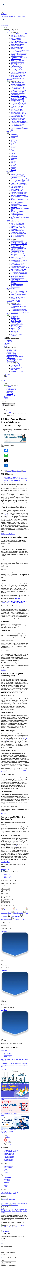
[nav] (3, 380)
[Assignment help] (15, 23)
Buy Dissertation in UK (17, 241)
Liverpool (13, 152)
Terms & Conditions (6, 1209)
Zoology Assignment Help (18, 115)
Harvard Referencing (16, 366)
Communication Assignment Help (19, 122)
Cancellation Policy (6, 1211)
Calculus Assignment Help (18, 118)
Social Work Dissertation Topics (19, 255)
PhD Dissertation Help (17, 264)
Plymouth (13, 161)
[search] (1, 11)
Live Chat (8, 1144)
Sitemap (3, 1212)
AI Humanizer (11, 358)
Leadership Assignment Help (18, 183)
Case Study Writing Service (18, 36)
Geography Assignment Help (18, 90)
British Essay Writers (16, 329)
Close (12, 405)
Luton (12, 155)
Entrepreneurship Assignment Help (20, 180)
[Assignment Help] (15, 9)
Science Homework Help (17, 232)
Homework (10, 220)
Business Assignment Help (18, 174)
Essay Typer (10, 352)
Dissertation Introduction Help (19, 275)
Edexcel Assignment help (17, 87)
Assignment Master (16, 66)
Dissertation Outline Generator (15, 356)
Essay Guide (7, 876)
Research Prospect (15, 70)
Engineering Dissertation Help (19, 273)
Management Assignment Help (19, 184)
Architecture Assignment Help (19, 105)
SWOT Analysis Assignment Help (20, 50)
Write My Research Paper (17, 63)
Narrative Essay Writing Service (19, 327)
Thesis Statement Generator (14, 359)
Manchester (14, 156)
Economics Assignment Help (18, 121)
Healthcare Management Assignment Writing (17, 203)
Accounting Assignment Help (18, 193)
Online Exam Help (16, 59)
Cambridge (13, 142)
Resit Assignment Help (17, 47)
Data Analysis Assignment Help (19, 192)
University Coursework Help (18, 294)
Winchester (13, 165)
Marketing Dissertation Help (18, 248)
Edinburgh (13, 146)
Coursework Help (12, 288)
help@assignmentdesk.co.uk (17, 16)
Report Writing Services (17, 69)
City (2, 1175)
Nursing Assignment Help (17, 99)
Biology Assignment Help (17, 124)
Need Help (3, 1189)
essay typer (17, 598)
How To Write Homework (18, 227)
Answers (9, 341)
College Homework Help (17, 223)
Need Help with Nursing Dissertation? (17, 253)
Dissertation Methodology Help (19, 272)
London (13, 153)
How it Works (11, 395)
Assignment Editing (16, 304)
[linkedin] (6, 468)
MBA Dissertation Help (17, 250)
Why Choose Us (11, 388)
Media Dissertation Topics (17, 251)
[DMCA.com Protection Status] (9, 1227)
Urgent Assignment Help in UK (19, 53)
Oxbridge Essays (15, 328)
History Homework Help (17, 235)
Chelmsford (14, 144)
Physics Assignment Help (17, 100)
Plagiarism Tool (8, 909)
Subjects (9, 79)
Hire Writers (7, 343)
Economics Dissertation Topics (19, 242)
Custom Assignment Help (17, 39)
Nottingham (14, 158)
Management (10, 171)
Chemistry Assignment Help (18, 85)
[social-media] (6, 458)
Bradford (13, 137)
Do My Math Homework (17, 236)
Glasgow (13, 147)
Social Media (4, 1202)
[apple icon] (4, 1199)
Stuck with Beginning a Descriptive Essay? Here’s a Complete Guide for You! (14, 602)
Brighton (13, 168)
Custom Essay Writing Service (19, 334)
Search (6, 405)
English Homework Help (17, 224)
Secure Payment (5, 1206)
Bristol (12, 139)
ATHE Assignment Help (17, 82)
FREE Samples (8, 1167)
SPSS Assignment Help (17, 127)
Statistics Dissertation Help (18, 257)
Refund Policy (23, 1209)
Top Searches (4, 1147)
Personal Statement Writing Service (20, 75)
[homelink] (4, 409)
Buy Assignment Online (17, 35)
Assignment (10, 30)
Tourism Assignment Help (17, 112)
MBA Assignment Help (17, 187)
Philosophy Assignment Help (18, 113)
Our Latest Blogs (8, 1166)
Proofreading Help (9, 1156)
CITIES (9, 131)
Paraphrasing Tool (12, 349)
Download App (5, 1196)
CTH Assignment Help (17, 110)
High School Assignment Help (19, 42)
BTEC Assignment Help (17, 78)
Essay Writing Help (12, 313)
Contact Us (10, 394)
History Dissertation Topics (18, 245)
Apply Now (4, 931)
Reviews (9, 392)
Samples (9, 340)
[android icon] (11, 1199)
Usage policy (23, 1211)
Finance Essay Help (16, 316)
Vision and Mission (12, 389)
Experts (6, 1170)
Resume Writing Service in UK (19, 57)
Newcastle (13, 170)
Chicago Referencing (16, 368)
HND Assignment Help (17, 189)
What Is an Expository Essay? (12, 477)
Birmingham (14, 134)
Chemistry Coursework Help (18, 292)
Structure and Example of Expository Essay (15, 478)
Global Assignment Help (17, 60)
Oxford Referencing (16, 369)
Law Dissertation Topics (17, 247)
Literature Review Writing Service (20, 267)
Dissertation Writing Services (11, 1150)
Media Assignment (15, 94)
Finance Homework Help (17, 226)
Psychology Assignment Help (18, 103)
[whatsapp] (23, 471)
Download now (5, 869)
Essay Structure (8, 877)
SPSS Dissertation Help (17, 279)
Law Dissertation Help (17, 261)
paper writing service (16, 76)
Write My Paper (15, 331)
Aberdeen (13, 167)
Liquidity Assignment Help (18, 93)
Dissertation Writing (12, 238)
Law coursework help (16, 295)
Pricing (6, 397)
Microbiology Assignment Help (19, 97)
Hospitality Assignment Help (18, 195)
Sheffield (13, 162)
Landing (6, 398)
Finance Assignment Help (17, 181)
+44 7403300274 (5, 16)
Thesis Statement (15, 916)
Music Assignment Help (17, 106)
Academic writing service (20, 845)
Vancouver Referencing (17, 371)
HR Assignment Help (16, 190)
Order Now (4, 14)
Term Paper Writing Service (18, 67)
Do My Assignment (16, 41)
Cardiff (12, 143)
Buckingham (14, 140)
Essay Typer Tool (18, 913)
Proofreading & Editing (13, 301)
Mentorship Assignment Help (18, 96)
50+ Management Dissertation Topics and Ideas (18, 286)
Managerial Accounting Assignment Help (17, 215)
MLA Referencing (15, 365)
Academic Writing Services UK (19, 33)
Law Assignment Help (16, 125)
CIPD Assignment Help (17, 56)
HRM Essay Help (15, 318)
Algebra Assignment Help (17, 119)
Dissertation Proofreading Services (20, 312)
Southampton (14, 164)
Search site (5, 403)
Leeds (12, 150)
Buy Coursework (15, 300)
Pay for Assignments (16, 45)
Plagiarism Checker (12, 350)
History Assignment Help (17, 91)
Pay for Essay (14, 332)
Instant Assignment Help (17, 62)
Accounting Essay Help (17, 324)
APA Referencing (15, 364)
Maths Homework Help (17, 229)
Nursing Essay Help (16, 321)
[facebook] (6, 452)
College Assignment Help (17, 38)
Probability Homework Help (18, 233)
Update (3, 1264)
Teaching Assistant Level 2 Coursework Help (18, 298)
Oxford (12, 159)
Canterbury (14, 149)
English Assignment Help (17, 88)
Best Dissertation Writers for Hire (19, 260)
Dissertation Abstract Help (17, 276)
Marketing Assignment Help (18, 186)
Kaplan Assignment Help (17, 44)
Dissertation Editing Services (18, 309)
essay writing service (6, 514)
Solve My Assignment (16, 48)
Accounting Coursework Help (19, 291)
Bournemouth (14, 136)
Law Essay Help (15, 319)
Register (3, 25)
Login (6, 25)
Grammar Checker (12, 355)
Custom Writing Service (17, 51)
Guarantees (10, 391)
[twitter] (6, 463)
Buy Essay (13, 335)
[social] (5, 1203)
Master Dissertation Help (17, 263)
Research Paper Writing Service (19, 72)
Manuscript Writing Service (18, 73)
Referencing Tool (11, 361)
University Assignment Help (18, 54)
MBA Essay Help (15, 322)
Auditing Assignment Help (18, 84)
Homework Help (8, 1160)
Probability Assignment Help (18, 102)
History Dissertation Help (17, 278)
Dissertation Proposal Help (18, 266)
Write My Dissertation (16, 258)
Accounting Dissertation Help (18, 269)
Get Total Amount (5, 902)
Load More (4, 1132)
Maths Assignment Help (17, 116)
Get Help (3, 670)
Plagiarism (8, 1136)
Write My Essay (15, 325)
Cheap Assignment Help (17, 65)
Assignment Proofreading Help (19, 310)
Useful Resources (5, 1163)
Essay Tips (7, 874)
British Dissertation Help (17, 270)
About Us (9, 386)
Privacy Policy (16, 1211)
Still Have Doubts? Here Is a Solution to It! (15, 480)
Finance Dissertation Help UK (19, 244)
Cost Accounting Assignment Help (20, 179)
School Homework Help (17, 230)
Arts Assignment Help (16, 109)
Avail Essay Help (5, 862)
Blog (5, 344)
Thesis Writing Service (17, 284)
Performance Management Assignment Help (17, 212)
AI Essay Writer (11, 353)
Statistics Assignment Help (18, 107)
